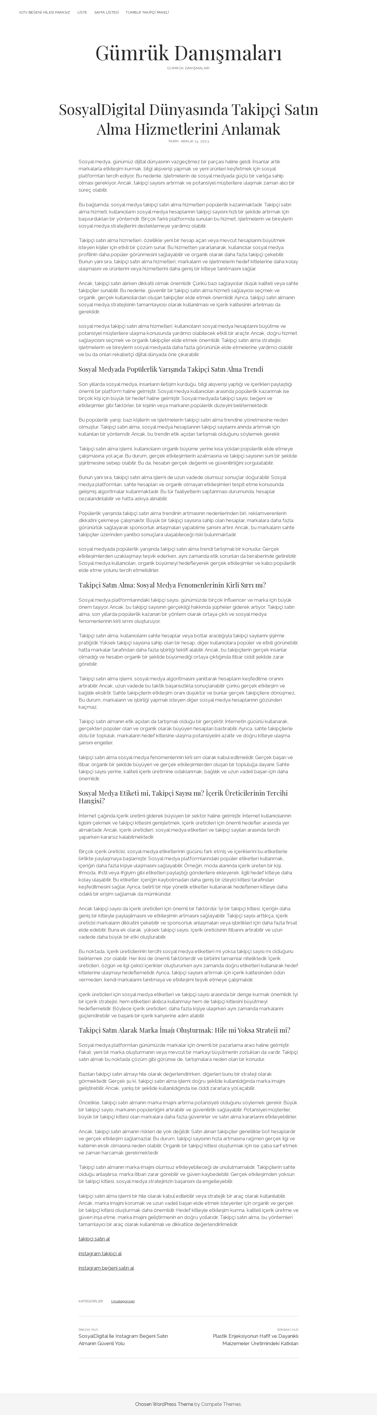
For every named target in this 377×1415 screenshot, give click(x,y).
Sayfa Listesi (106, 12)
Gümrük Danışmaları (188, 52)
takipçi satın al (94, 1239)
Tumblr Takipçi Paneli (147, 12)
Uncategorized (123, 1301)
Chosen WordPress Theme (164, 1404)
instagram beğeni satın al (106, 1268)
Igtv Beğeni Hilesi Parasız (44, 12)
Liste (82, 12)
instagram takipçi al (100, 1253)
